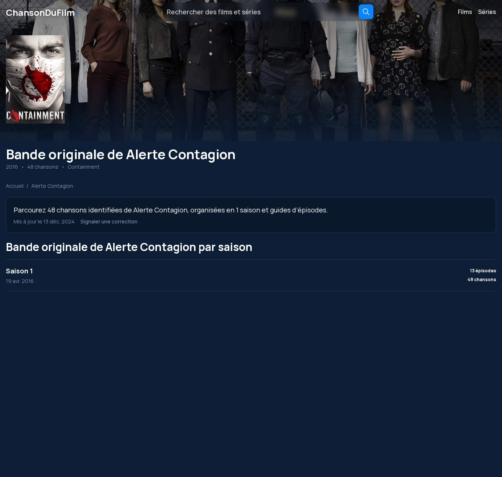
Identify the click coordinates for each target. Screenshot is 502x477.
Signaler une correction (108, 221)
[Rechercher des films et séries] (366, 11)
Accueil (15, 185)
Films (465, 12)
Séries (487, 12)
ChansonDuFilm (43, 11)
